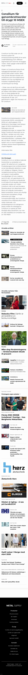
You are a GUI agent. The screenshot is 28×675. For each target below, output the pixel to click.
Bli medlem (14, 616)
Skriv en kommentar (20, 222)
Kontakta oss (14, 648)
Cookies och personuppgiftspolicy (14, 630)
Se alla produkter (14, 622)
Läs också (14, 108)
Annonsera (14, 619)
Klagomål (14, 635)
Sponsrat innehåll (14, 638)
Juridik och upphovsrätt (14, 632)
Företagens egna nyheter (10, 394)
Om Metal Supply (14, 654)
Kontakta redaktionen (14, 645)
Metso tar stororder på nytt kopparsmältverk (18, 110)
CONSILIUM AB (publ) (8, 154)
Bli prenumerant (14, 614)
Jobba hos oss (14, 651)
